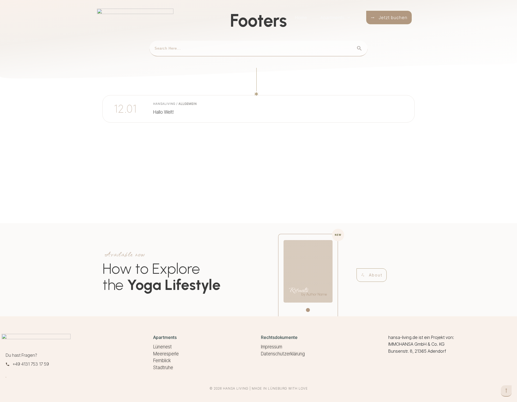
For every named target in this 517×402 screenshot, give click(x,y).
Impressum (271, 346)
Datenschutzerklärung (283, 353)
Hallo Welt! (180, 108)
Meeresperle (166, 353)
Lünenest (162, 346)
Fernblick (162, 360)
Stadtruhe (163, 367)
